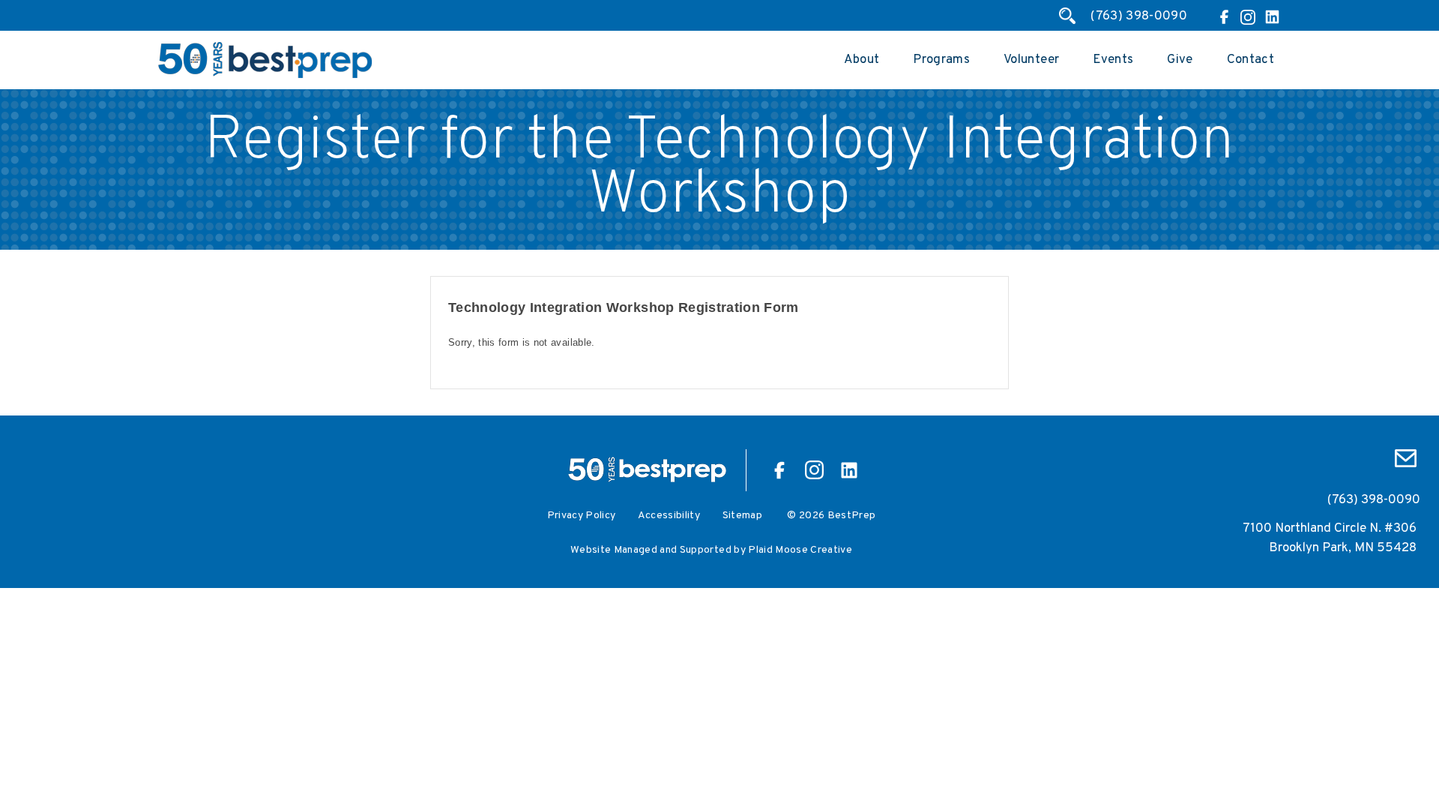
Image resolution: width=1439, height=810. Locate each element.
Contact (1250, 60)
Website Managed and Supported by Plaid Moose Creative (711, 550)
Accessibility (669, 515)
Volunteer (1031, 60)
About (862, 60)
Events (1113, 60)
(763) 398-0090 (1138, 16)
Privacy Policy (581, 515)
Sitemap (742, 515)
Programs (941, 60)
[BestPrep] (264, 76)
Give (1179, 60)
